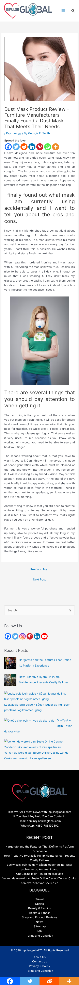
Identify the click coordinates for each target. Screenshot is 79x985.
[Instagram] (22, 636)
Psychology (13, 133)
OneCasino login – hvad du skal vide (39, 873)
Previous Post (39, 569)
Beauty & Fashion (39, 908)
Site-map (40, 926)
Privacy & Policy (39, 966)
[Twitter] (16, 146)
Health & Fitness (39, 912)
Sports (39, 903)
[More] (55, 146)
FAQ (39, 931)
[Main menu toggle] (63, 11)
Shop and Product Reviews (39, 917)
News (39, 922)
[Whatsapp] (47, 146)
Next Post (39, 579)
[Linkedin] (31, 146)
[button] (73, 10)
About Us (40, 957)
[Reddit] (24, 146)
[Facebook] (8, 146)
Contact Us (39, 961)
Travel (39, 899)
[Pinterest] (39, 146)
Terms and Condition (39, 935)
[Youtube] (44, 636)
